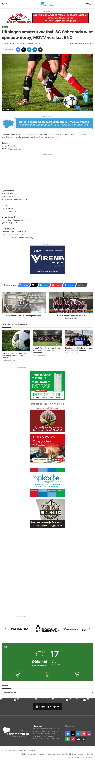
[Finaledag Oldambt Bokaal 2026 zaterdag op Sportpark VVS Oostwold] (16, 340)
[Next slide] (89, 629)
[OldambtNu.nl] (47, 4)
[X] (23, 49)
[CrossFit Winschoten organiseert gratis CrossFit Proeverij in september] (47, 338)
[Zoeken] (3, 5)
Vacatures (81, 754)
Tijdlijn (23, 754)
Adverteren (32, 754)
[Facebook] (18, 49)
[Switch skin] (7, 5)
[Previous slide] (6, 629)
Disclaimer (73, 754)
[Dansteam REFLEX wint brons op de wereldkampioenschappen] (79, 338)
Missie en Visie (62, 754)
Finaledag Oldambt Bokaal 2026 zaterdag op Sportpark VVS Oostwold (14, 355)
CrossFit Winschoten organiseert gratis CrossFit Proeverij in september (46, 350)
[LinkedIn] (29, 49)
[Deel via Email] (40, 49)
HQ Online (31, 750)
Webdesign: (23, 750)
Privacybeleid (50, 754)
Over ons (40, 754)
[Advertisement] (47, 172)
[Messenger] (34, 49)
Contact (90, 754)
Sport (5, 27)
